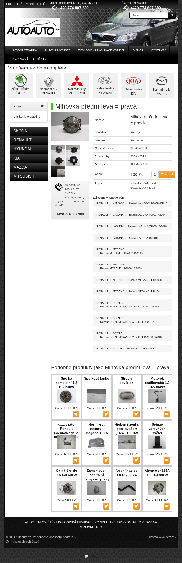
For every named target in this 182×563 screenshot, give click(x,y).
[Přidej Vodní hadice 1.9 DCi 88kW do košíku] (136, 506)
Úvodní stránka (24, 50)
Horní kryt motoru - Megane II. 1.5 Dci (97, 428)
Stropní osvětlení (126, 380)
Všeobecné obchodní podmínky (54, 537)
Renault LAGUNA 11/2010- (143, 238)
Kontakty (158, 50)
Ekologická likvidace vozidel (101, 50)
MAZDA (20, 167)
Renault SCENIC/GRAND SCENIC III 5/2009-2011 (129, 321)
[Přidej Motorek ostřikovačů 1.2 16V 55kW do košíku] (167, 414)
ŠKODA (20, 131)
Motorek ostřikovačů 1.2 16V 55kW (157, 382)
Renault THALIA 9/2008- (140, 348)
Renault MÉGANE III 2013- (143, 291)
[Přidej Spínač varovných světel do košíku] (167, 460)
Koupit (168, 174)
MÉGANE (118, 249)
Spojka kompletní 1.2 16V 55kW (66, 382)
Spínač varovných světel (157, 428)
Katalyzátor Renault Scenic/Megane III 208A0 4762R (66, 428)
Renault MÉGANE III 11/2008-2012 (148, 280)
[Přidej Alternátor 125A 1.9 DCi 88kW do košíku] (167, 506)
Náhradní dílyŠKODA (20, 91)
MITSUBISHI (24, 176)
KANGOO (118, 203)
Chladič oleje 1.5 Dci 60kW (66, 473)
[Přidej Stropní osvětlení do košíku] (136, 414)
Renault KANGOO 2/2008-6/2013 (148, 203)
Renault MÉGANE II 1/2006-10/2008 (121, 268)
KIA (17, 158)
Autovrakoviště (57, 50)
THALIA (117, 348)
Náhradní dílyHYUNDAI (105, 90)
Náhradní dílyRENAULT (48, 91)
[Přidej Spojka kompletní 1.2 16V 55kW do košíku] (76, 414)
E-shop (137, 50)
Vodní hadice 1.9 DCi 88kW (126, 473)
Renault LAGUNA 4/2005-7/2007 (146, 214)
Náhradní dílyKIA (133, 91)
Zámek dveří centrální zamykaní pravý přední (96, 475)
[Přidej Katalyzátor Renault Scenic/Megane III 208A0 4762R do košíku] (76, 460)
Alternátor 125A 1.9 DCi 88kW (157, 473)
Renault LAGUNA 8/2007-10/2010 (147, 226)
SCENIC (118, 303)
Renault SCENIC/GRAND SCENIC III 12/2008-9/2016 (131, 337)
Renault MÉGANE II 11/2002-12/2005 (121, 253)
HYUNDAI (22, 149)
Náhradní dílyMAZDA (161, 91)
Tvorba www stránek (162, 537)
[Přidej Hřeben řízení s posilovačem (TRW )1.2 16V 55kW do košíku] (136, 460)
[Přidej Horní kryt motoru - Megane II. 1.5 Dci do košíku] (106, 460)
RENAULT (23, 140)
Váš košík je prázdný (27, 116)
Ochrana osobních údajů (22, 541)
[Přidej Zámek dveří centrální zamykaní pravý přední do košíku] (106, 506)
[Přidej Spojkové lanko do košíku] (106, 414)
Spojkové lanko (96, 378)
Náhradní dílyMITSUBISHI (77, 91)
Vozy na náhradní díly (29, 59)
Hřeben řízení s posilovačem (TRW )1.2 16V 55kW (127, 428)
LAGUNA (118, 214)
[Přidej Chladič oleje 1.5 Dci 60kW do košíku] (76, 506)
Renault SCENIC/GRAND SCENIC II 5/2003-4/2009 (129, 306)
